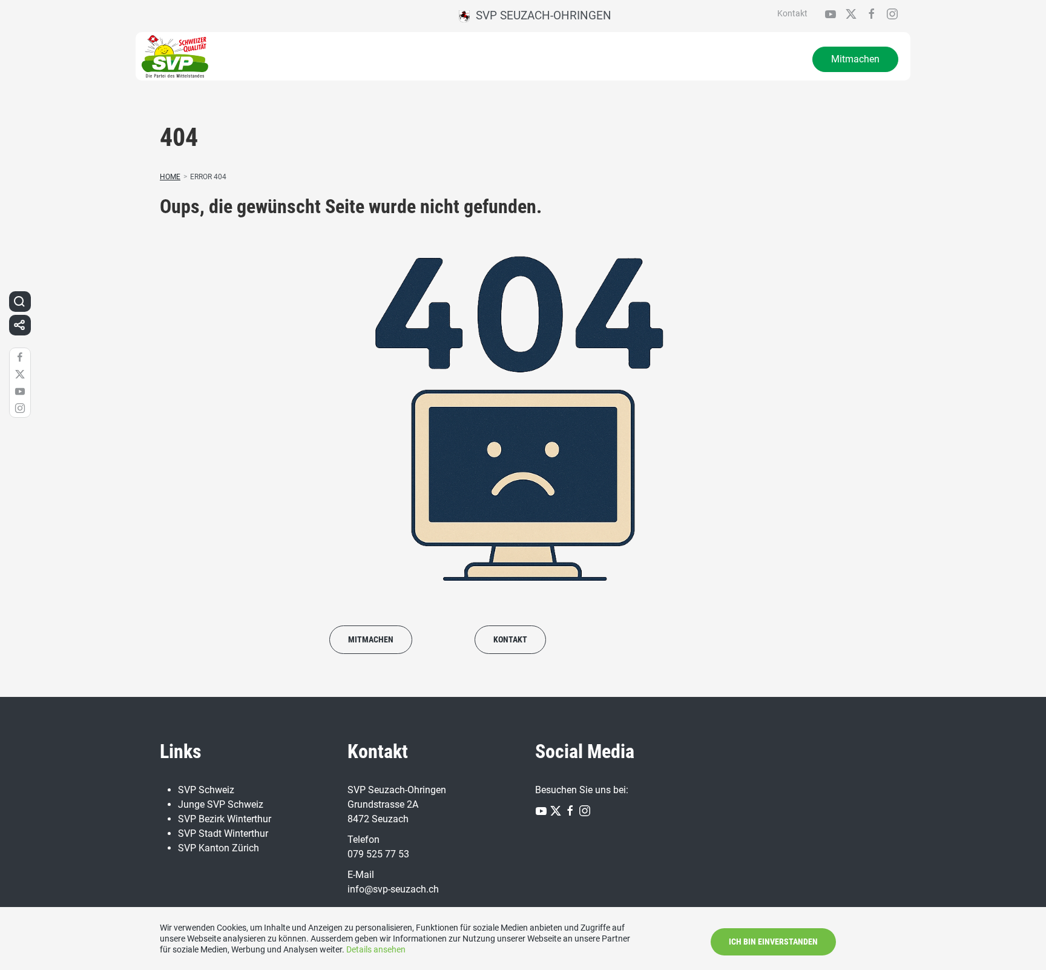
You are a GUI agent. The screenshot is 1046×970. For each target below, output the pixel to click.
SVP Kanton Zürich (218, 848)
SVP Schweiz (206, 790)
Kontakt (792, 13)
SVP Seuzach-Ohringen (540, 15)
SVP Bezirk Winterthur (224, 819)
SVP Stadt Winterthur (223, 833)
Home (170, 177)
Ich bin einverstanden (773, 941)
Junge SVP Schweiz (220, 804)
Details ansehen (376, 949)
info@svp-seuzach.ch (393, 889)
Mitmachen (855, 59)
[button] (19, 301)
